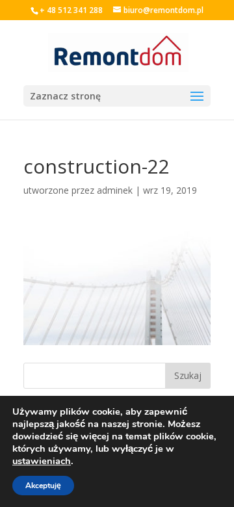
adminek (115, 190)
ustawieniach (41, 461)
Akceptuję (43, 485)
